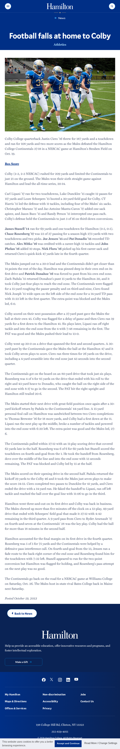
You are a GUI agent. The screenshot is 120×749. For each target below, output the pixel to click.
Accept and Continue (68, 743)
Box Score (12, 163)
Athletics (60, 44)
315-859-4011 (60, 731)
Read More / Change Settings (100, 743)
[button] (8, 6)
